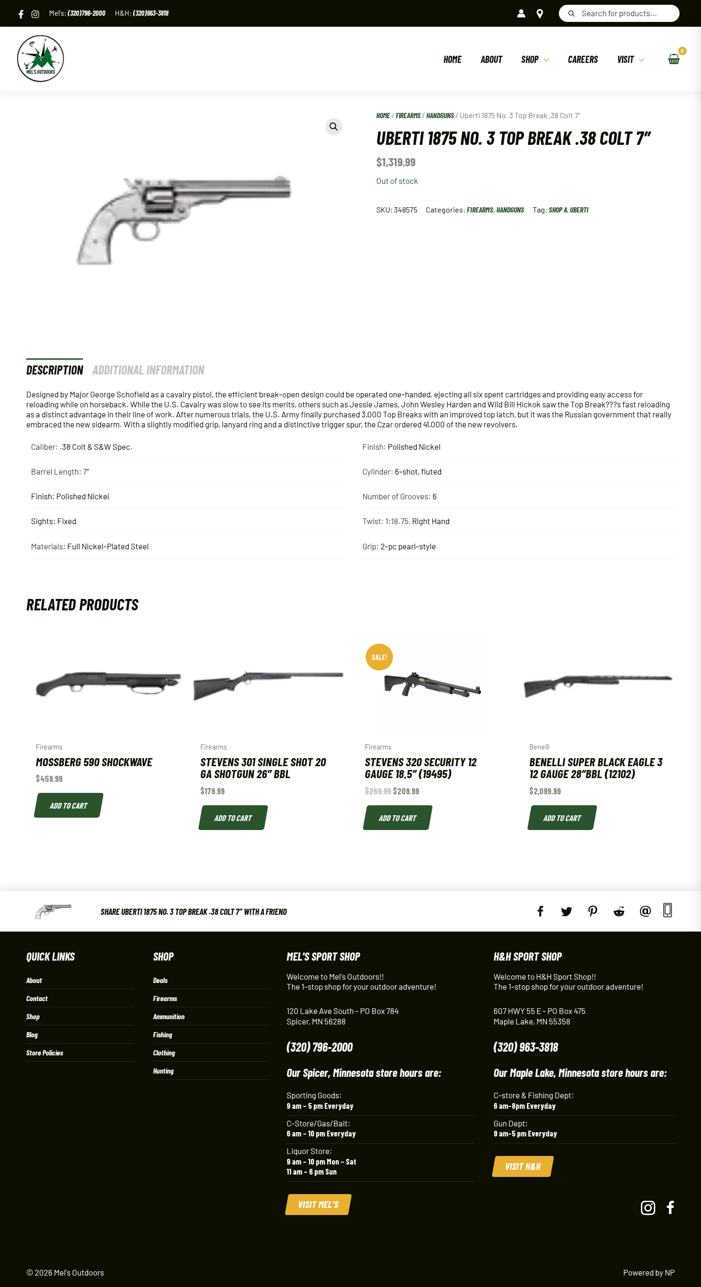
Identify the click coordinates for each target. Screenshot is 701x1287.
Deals (160, 979)
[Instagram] (35, 14)
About (34, 979)
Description (54, 369)
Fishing (162, 1034)
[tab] (54, 369)
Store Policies (44, 1052)
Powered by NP (649, 1272)
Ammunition (169, 1016)
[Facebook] (21, 14)
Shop (33, 1016)
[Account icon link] (521, 13)
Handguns (440, 115)
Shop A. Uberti (568, 209)
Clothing (164, 1052)
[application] (543, 59)
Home (383, 115)
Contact (37, 998)
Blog (32, 1034)
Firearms (408, 115)
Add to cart (69, 805)
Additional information (148, 369)
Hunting (163, 1070)
